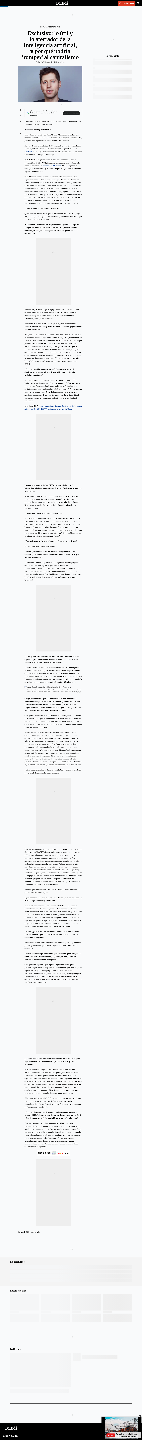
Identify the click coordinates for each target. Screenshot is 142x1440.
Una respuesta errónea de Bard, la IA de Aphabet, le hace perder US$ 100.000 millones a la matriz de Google (53, 407)
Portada (43, 27)
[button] (140, 1416)
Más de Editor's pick (29, 1232)
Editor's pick (54, 27)
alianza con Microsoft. (52, 165)
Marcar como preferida (71, 113)
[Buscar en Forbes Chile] (138, 3)
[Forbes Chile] (62, 3)
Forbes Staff (40, 62)
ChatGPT (28, 151)
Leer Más (110, 1435)
